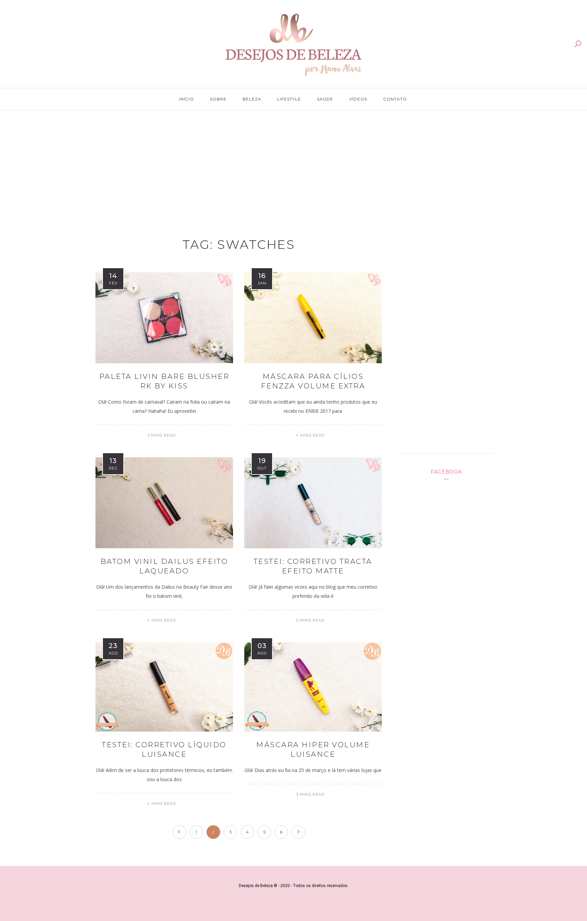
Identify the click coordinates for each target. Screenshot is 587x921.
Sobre (218, 99)
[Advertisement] (293, 167)
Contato (395, 99)
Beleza (252, 99)
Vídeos (358, 99)
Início (186, 99)
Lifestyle (289, 99)
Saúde (325, 99)
